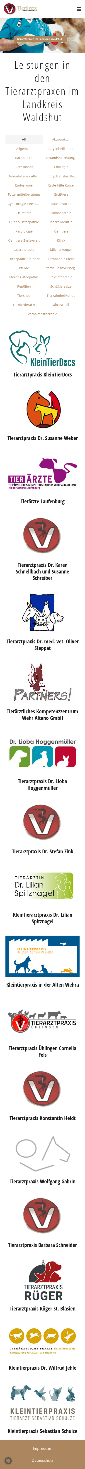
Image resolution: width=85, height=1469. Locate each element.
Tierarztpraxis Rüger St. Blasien (42, 1308)
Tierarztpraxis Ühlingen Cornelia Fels (42, 1051)
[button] (79, 9)
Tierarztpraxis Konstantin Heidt (43, 1118)
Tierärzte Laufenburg (43, 501)
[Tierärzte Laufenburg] (42, 473)
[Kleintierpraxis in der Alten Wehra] (42, 956)
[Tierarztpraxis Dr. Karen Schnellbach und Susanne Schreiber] (42, 536)
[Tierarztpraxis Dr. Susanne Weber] (42, 409)
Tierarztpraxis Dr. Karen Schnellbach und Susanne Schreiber (42, 571)
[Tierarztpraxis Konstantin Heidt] (42, 1089)
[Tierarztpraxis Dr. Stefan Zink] (42, 823)
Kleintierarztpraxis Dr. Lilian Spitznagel (42, 918)
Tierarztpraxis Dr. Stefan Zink (42, 851)
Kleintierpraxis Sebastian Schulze (42, 1431)
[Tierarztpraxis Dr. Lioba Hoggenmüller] (42, 753)
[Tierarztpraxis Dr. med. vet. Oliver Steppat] (42, 613)
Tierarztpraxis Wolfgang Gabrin (42, 1181)
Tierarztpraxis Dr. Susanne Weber (42, 438)
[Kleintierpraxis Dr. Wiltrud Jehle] (42, 1341)
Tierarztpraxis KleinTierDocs (42, 374)
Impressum (42, 1448)
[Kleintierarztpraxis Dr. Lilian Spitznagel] (42, 886)
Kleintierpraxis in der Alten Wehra (42, 984)
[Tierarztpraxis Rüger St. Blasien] (42, 1280)
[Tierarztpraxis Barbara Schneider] (42, 1216)
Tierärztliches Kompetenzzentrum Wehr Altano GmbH (42, 714)
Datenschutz (42, 1460)
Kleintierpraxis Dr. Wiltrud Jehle (42, 1367)
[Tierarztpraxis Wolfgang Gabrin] (42, 1153)
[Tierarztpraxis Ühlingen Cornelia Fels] (42, 1019)
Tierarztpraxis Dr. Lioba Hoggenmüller (42, 784)
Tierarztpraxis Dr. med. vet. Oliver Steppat (43, 644)
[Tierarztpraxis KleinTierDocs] (42, 348)
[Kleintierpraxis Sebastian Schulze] (42, 1402)
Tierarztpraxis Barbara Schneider (42, 1245)
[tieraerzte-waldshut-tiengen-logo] (20, 9)
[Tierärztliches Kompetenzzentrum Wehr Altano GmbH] (42, 683)
